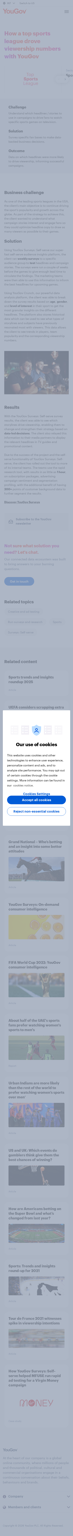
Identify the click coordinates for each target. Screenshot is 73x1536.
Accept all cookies (36, 800)
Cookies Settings (36, 794)
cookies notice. (23, 785)
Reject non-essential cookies (36, 811)
